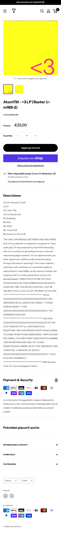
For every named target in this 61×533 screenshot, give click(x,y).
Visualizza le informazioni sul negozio (26, 181)
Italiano (8, 480)
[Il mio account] (48, 11)
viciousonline (11, 115)
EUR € (24, 480)
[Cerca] (42, 11)
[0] (55, 11)
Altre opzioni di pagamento (30, 165)
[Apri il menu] (5, 11)
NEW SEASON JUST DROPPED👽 (30, 2)
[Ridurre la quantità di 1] (18, 135)
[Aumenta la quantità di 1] (35, 135)
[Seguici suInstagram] (11, 496)
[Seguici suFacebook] (5, 496)
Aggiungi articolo (30, 147)
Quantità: (8, 135)
